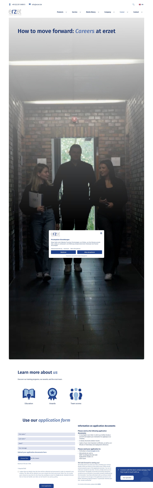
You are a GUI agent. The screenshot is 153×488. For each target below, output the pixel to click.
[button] (61, 12)
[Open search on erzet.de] (133, 4)
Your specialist (127, 478)
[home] (15, 12)
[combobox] (141, 4)
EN (142, 4)
